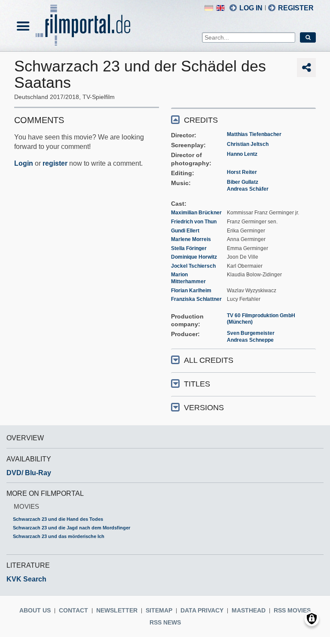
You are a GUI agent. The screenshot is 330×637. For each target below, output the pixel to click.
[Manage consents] (311, 618)
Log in (251, 8)
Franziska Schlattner (196, 299)
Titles (197, 384)
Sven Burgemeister (251, 333)
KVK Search (26, 579)
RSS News (165, 622)
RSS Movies (292, 610)
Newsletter (117, 610)
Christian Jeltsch (248, 144)
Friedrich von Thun (194, 222)
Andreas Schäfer (248, 189)
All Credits (208, 360)
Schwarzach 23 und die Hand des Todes (58, 519)
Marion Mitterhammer (188, 278)
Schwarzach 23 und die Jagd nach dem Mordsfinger (71, 527)
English (220, 8)
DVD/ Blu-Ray (28, 472)
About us (35, 610)
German (209, 8)
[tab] (243, 119)
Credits (201, 120)
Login (23, 163)
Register (296, 8)
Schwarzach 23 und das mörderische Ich (58, 536)
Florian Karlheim (191, 291)
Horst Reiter (242, 172)
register (55, 163)
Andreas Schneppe (250, 340)
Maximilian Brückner (196, 213)
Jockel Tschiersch (193, 266)
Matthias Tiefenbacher (254, 134)
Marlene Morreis (191, 239)
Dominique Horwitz (194, 257)
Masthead (249, 610)
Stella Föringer (189, 248)
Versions (204, 407)
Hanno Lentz (242, 154)
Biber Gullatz (242, 182)
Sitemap (159, 610)
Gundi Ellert (185, 231)
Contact (73, 610)
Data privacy (201, 610)
